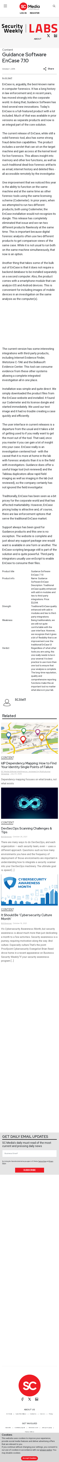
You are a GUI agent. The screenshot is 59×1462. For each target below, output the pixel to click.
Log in (23, 13)
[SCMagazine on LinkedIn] (37, 1399)
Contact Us (33, 1414)
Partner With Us (29, 1432)
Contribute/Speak (20, 1427)
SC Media (9, 1414)
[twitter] (48, 36)
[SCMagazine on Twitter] (29, 1399)
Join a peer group (47, 1427)
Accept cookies (29, 1458)
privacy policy (46, 1450)
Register (34, 13)
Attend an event (33, 1427)
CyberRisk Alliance (21, 1414)
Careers (42, 1414)
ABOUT (38, 39)
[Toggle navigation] (5, 6)
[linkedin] (55, 36)
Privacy (51, 1414)
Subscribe (29, 1170)
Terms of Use (42, 1161)
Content (7, 49)
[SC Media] (29, 6)
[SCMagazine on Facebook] (22, 1399)
